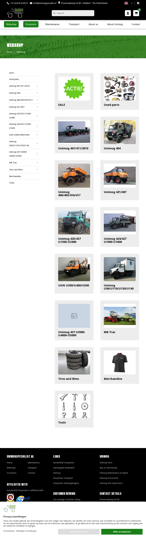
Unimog (56, 472)
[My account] (128, 13)
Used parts (111, 105)
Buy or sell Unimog (108, 467)
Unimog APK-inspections (111, 483)
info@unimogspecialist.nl (44, 3)
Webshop (11, 467)
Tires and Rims (68, 379)
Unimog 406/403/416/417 (69, 193)
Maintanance (34, 462)
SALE (61, 105)
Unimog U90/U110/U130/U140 (119, 286)
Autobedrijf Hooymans (63, 462)
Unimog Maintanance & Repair (114, 472)
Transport (32, 467)
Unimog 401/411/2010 (73, 148)
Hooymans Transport (63, 478)
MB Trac (109, 332)
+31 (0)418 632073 (19, 3)
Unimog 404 (112, 148)
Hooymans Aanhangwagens (66, 483)
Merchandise (113, 379)
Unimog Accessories (109, 478)
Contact (31, 472)
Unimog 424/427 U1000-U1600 (115, 240)
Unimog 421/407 (115, 192)
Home (10, 462)
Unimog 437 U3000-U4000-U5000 (71, 333)
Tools (62, 422)
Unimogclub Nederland (63, 467)
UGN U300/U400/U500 (73, 285)
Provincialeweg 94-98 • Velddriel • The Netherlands (84, 3)
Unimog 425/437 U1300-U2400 (69, 240)
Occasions (11, 472)
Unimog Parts (106, 462)
